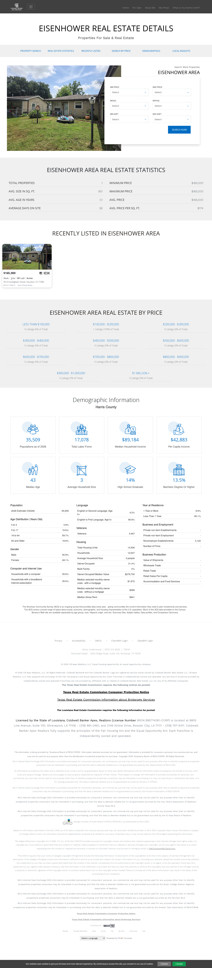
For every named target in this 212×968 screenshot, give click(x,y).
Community (133, 931)
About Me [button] (150, 7)
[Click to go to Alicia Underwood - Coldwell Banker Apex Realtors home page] (19, 6)
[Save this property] (48, 248)
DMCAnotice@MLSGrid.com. (162, 848)
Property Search (30, 50)
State (94, 931)
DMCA (98, 640)
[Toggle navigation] (31, 7)
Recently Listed (90, 50)
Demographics (151, 50)
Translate (127, 938)
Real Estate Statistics (61, 50)
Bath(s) (156, 100)
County (103, 931)
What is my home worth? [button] (186, 7)
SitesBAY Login (145, 640)
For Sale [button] (137, 7)
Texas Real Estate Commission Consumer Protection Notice (106, 692)
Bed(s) (113, 100)
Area (143, 931)
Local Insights (181, 50)
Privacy (58, 640)
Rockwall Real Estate (80, 931)
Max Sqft (157, 114)
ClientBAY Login (119, 640)
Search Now (179, 129)
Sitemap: (65, 931)
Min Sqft (114, 114)
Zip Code (121, 931)
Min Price (114, 87)
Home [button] (125, 7)
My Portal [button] (164, 7)
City (112, 931)
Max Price (157, 87)
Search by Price (121, 50)
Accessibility (78, 640)
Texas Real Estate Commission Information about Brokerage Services (106, 919)
